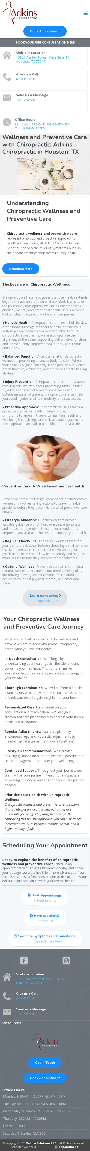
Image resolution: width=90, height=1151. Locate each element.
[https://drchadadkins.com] (19, 13)
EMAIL (31, 99)
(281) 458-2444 (26, 79)
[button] (86, 13)
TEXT (20, 99)
